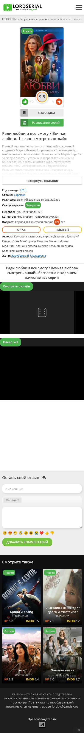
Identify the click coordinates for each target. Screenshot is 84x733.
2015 (23, 190)
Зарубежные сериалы (33, 19)
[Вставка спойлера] (12, 500)
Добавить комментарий (27, 542)
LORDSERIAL (9, 19)
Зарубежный (20, 255)
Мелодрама (38, 255)
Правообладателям (42, 719)
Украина (19, 195)
